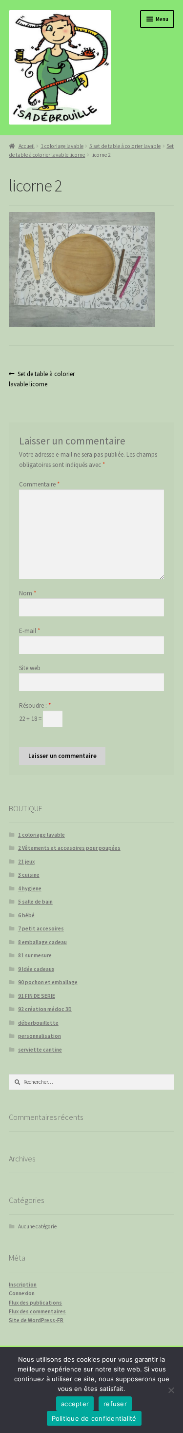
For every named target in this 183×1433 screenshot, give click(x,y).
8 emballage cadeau (42, 942)
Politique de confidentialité (94, 1418)
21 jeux (26, 861)
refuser (115, 1404)
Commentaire (39, 484)
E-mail (29, 631)
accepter (75, 1404)
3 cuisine (29, 874)
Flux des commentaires (37, 1311)
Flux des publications (35, 1302)
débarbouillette (38, 1022)
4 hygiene (29, 888)
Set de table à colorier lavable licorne (42, 378)
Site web (30, 668)
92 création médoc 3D (45, 1009)
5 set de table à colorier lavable (125, 146)
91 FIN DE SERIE (36, 995)
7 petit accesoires (41, 928)
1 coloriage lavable (62, 146)
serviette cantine (40, 1049)
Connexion (22, 1293)
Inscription (23, 1284)
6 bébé (26, 915)
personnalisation (39, 1036)
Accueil (26, 146)
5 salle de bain (35, 901)
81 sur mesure (35, 955)
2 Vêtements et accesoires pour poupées (69, 847)
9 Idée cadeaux (36, 969)
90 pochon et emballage (48, 982)
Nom (27, 593)
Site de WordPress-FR (36, 1320)
